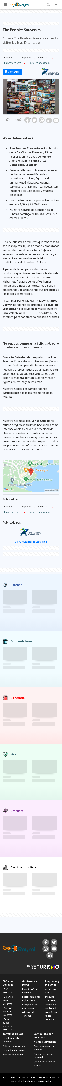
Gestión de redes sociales (51, 1016)
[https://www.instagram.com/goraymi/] (45, 949)
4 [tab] (34, 111)
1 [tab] (28, 111)
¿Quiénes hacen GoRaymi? (8, 1000)
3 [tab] (32, 111)
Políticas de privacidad (14, 1045)
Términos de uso (13, 1033)
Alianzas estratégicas (45, 1041)
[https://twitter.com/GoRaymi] (54, 942)
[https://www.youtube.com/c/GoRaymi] (54, 949)
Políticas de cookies (13, 1054)
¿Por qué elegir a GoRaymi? (8, 1011)
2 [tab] (30, 111)
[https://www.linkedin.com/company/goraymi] (49, 955)
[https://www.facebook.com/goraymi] (45, 942)
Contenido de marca (14, 1050)
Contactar (13, 71)
